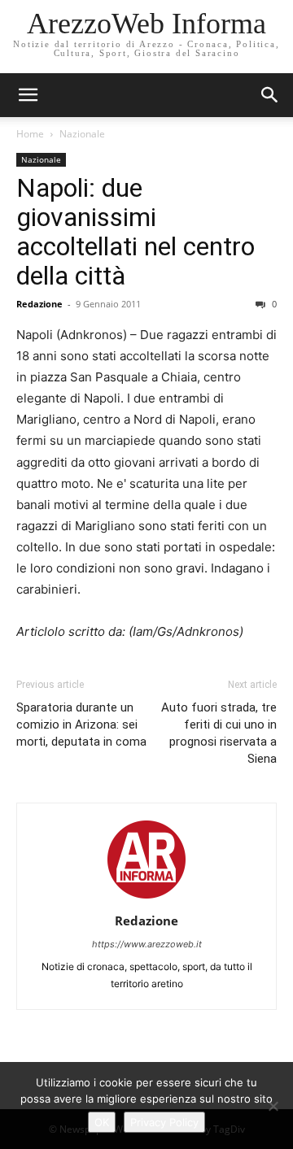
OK (101, 1122)
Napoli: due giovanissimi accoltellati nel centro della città (135, 231)
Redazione (39, 304)
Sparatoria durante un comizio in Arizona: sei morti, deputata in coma (81, 724)
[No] (273, 1106)
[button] (270, 95)
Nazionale (82, 134)
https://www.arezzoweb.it (147, 944)
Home (30, 134)
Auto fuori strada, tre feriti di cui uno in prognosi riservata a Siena (219, 733)
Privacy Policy (164, 1122)
